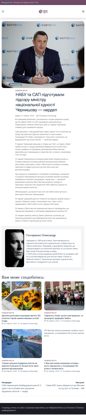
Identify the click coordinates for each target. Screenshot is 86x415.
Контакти (71, 408)
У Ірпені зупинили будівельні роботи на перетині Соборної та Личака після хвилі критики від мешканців (20, 366)
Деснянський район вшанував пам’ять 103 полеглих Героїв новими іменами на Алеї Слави (21, 318)
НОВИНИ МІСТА (21, 90)
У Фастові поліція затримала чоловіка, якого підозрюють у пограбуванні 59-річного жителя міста (61, 366)
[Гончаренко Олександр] (14, 248)
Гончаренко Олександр (47, 116)
